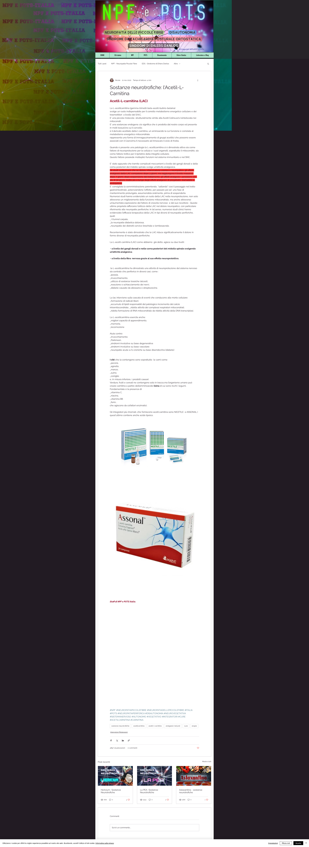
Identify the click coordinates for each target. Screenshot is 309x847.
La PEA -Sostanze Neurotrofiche (149, 791)
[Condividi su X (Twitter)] (117, 740)
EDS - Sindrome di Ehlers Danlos (155, 64)
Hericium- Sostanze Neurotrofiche (111, 791)
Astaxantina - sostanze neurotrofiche (190, 791)
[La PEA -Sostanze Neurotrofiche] (154, 776)
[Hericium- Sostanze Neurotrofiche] (115, 776)
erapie (194, 726)
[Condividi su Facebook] (111, 740)
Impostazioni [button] (273, 843)
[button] (208, 64)
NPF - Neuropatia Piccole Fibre (124, 64)
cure (186, 726)
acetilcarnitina (138, 726)
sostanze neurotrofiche (120, 726)
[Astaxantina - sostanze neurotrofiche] (193, 776)
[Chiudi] (306, 843)
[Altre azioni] (197, 80)
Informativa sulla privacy (104, 843)
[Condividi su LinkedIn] (123, 740)
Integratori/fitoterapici (119, 732)
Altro (176, 64)
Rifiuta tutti (286, 843)
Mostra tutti (206, 761)
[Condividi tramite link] (129, 740)
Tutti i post (102, 64)
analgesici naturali (173, 726)
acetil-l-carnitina (155, 726)
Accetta (298, 843)
